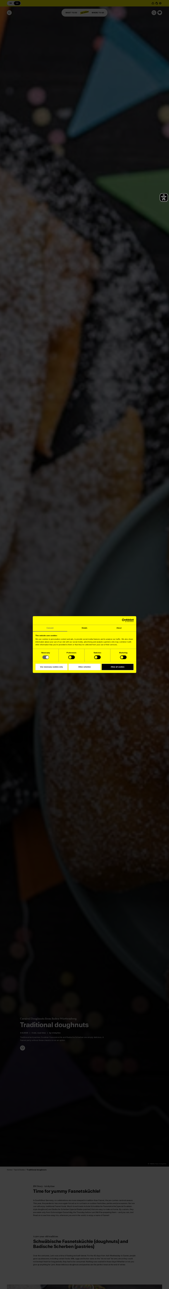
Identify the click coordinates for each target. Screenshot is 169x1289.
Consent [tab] (50, 628)
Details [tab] (84, 628)
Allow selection (84, 667)
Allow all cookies (118, 667)
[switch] (71, 657)
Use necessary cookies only (51, 667)
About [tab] (119, 628)
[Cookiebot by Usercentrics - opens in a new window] (124, 620)
